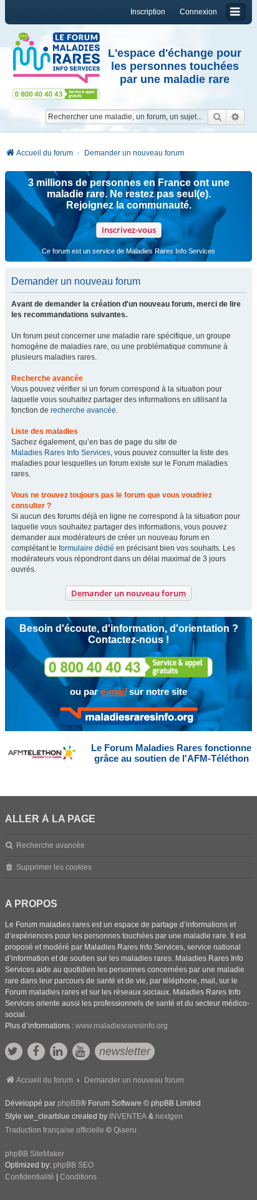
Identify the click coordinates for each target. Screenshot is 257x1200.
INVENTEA (128, 1116)
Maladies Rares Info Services (60, 452)
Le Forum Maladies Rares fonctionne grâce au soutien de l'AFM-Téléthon (171, 753)
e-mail (113, 691)
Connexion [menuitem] (198, 11)
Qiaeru (125, 1130)
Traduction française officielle (54, 1130)
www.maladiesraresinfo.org (121, 1025)
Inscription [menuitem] (147, 11)
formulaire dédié (86, 548)
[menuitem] (29, 1177)
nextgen (169, 1116)
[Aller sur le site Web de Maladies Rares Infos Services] (129, 716)
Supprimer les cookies (54, 867)
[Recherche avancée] (235, 116)
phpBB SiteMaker (34, 1153)
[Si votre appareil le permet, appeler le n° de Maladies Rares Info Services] (128, 667)
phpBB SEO (73, 1165)
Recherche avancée (50, 845)
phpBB (68, 1103)
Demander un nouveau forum (128, 593)
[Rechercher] (217, 116)
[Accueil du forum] (56, 58)
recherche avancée (83, 410)
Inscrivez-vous (129, 229)
